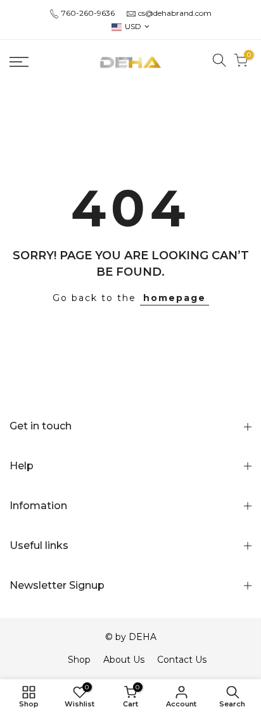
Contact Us (182, 659)
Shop (79, 659)
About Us (123, 659)
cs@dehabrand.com (175, 13)
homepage (174, 298)
